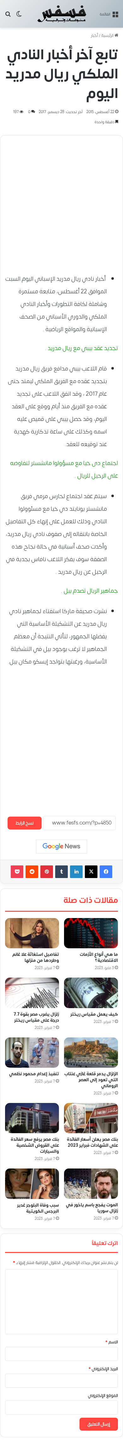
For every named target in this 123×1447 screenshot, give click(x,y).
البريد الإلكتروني (103, 1369)
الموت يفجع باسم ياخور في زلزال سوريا (92, 1208)
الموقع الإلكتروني (103, 1395)
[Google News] (61, 846)
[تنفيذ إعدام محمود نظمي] (32, 1052)
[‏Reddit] (32, 871)
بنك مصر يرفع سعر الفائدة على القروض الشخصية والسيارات (35, 1145)
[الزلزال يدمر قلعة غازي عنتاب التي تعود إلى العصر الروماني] (91, 1052)
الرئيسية (107, 35)
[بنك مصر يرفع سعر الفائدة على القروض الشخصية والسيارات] (32, 1118)
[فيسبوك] (106, 871)
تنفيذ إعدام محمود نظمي (34, 1074)
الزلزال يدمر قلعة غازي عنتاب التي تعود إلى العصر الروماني (91, 1080)
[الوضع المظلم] (19, 16)
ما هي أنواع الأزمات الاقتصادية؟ (99, 957)
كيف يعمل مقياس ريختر (94, 1014)
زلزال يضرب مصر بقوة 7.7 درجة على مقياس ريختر (36, 1017)
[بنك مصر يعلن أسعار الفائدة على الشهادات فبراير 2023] (91, 1118)
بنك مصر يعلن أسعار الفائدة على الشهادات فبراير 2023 (92, 1142)
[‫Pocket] (17, 871)
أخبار (94, 35)
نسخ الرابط (24, 823)
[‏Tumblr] (61, 871)
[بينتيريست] (46, 871)
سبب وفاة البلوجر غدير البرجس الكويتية (38, 1208)
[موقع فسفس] (61, 13)
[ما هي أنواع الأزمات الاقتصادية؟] (91, 933)
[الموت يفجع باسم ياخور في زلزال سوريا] (91, 1184)
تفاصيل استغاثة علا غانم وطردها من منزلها (35, 957)
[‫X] (91, 871)
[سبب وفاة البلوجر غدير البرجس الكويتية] (32, 1184)
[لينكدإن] (76, 871)
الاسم (111, 1342)
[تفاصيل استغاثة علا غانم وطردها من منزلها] (32, 933)
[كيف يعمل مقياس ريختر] (91, 993)
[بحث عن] (8, 16)
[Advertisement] (61, 201)
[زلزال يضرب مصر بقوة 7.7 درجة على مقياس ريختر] (32, 993)
